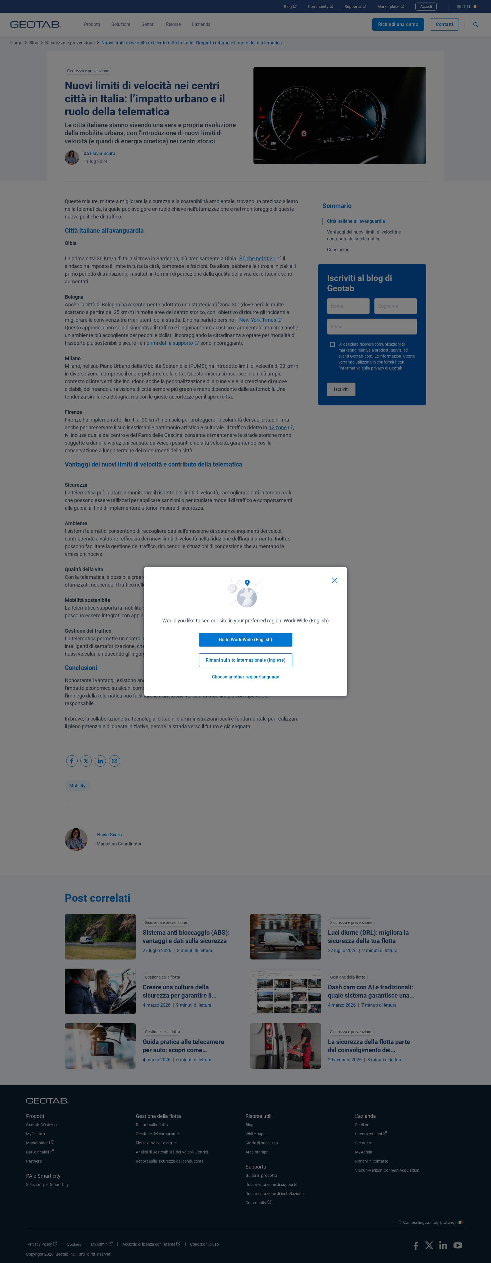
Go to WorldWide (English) (245, 639)
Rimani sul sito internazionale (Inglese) (246, 660)
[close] (334, 580)
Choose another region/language (245, 677)
